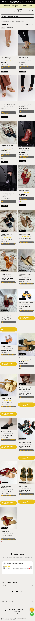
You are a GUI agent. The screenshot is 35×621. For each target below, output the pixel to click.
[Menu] (3, 11)
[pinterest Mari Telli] (26, 591)
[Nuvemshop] (17, 614)
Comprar (4, 71)
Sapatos (7, 21)
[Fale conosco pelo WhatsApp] (32, 614)
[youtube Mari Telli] (17, 591)
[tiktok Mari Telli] (21, 591)
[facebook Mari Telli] (12, 591)
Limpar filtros (9, 27)
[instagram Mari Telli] (7, 591)
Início (2, 21)
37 (2, 27)
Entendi (31, 619)
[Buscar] (32, 16)
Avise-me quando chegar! (8, 329)
